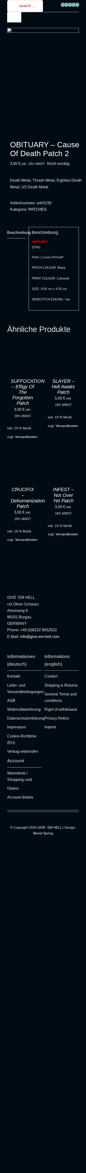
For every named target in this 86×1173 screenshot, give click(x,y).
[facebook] (15, 648)
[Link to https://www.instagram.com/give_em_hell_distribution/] (66, 5)
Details (17, 365)
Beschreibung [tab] (16, 233)
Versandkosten (26, 437)
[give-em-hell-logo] (43, 30)
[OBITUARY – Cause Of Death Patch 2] (43, 92)
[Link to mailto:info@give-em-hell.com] (77, 5)
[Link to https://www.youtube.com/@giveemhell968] (70, 5)
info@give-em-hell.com (39, 637)
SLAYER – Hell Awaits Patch (63, 387)
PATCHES (37, 209)
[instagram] (8, 648)
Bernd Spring (43, 833)
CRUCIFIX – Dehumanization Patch (28, 498)
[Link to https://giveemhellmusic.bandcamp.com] (73, 5)
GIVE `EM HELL (50, 827)
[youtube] (23, 648)
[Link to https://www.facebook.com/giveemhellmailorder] (63, 5)
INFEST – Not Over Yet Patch (63, 495)
